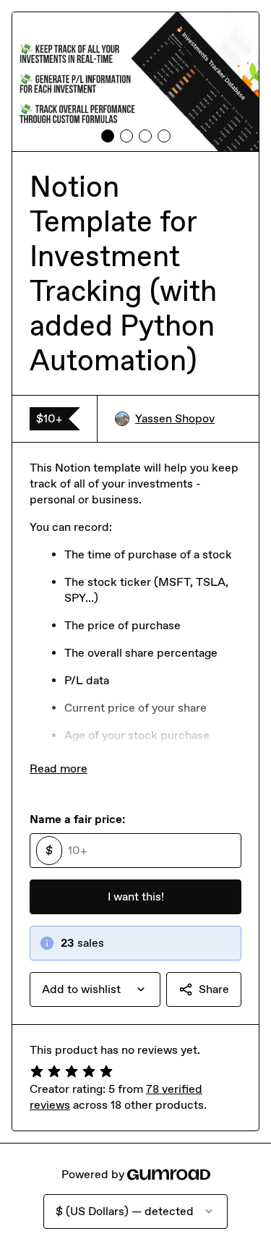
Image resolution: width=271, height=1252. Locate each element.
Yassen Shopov (175, 418)
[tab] (107, 135)
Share (214, 989)
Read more (58, 768)
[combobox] (95, 989)
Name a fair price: (77, 819)
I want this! (136, 896)
